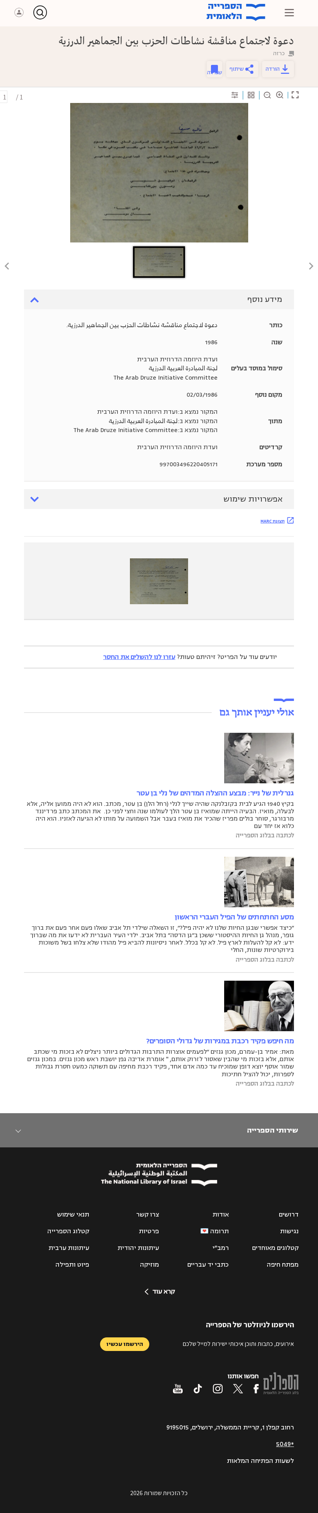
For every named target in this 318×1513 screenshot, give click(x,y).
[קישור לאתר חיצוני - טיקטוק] (197, 1388)
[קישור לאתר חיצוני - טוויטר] (238, 1388)
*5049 (285, 1444)
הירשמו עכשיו (124, 1344)
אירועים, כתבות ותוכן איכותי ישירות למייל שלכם (238, 1344)
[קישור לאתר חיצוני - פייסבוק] (256, 1388)
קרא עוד (163, 1291)
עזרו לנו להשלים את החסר (139, 657)
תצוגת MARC (273, 521)
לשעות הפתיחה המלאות (260, 1461)
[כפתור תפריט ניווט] (289, 12)
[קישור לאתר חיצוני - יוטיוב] (178, 1388)
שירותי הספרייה (272, 1130)
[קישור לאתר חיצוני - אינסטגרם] (218, 1388)
